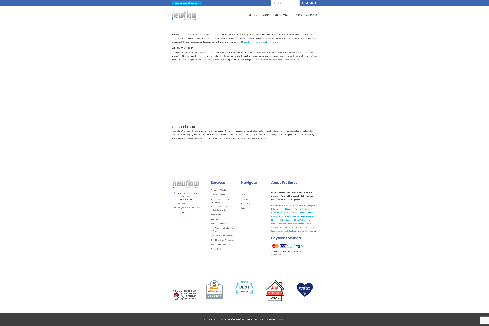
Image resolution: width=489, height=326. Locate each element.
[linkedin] (183, 212)
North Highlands (278, 223)
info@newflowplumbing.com (188, 208)
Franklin (301, 212)
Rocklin (292, 227)
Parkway (301, 223)
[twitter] (178, 212)
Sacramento (276, 231)
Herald (311, 216)
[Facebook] (302, 3)
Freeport (310, 212)
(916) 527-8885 (183, 203)
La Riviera (281, 220)
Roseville (310, 227)
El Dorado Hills (277, 209)
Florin (273, 212)
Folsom (280, 212)
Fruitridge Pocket (279, 216)
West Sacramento (307, 231)
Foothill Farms (290, 212)
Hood (273, 220)
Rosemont (300, 227)
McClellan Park (303, 220)
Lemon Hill (291, 220)
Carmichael (297, 205)
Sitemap (282, 319)
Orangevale (292, 223)
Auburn (287, 205)
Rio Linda (284, 227)
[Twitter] (307, 3)
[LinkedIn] (316, 3)
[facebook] (174, 212)
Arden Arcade (277, 205)
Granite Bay (302, 216)
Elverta (297, 209)
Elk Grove (289, 209)
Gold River (291, 216)
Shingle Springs (289, 231)
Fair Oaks (305, 209)
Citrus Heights (308, 205)
